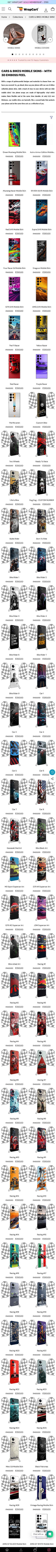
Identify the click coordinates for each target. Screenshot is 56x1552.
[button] (52, 785)
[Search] (10, 9)
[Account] (21, 1549)
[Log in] (46, 10)
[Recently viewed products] (52, 772)
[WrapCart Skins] (28, 9)
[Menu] (3, 9)
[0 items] (52, 9)
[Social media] (52, 779)
